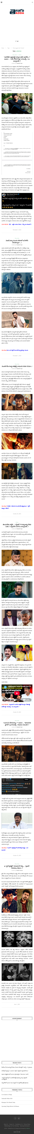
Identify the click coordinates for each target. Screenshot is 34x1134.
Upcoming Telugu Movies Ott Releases (10, 1106)
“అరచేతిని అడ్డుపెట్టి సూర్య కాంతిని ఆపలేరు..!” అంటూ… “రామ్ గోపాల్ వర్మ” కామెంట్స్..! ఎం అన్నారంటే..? (17, 59)
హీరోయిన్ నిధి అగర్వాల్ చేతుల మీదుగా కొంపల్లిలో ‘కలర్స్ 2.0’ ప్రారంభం (17, 1067)
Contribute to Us (19, 1124)
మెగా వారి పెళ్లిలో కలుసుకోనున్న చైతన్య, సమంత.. (17, 350)
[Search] (32, 2)
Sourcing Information (25, 1125)
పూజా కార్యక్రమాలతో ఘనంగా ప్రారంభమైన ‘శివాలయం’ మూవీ (15, 1074)
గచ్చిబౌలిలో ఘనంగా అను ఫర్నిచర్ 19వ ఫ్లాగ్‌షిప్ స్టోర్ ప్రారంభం (15, 1082)
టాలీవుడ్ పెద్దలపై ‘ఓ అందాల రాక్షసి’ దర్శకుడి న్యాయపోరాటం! (15, 1070)
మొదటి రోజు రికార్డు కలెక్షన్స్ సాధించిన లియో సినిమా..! (17, 366)
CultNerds (28, 1128)
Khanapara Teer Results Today (8, 1102)
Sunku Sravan (19, 870)
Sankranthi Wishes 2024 (7, 1098)
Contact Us (11, 1124)
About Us (6, 1124)
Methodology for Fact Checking (11, 1125)
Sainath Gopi (19, 63)
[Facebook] (15, 1118)
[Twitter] (17, 41)
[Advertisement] (17, 28)
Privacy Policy (27, 1124)
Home (3, 48)
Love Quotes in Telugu (7, 1094)
